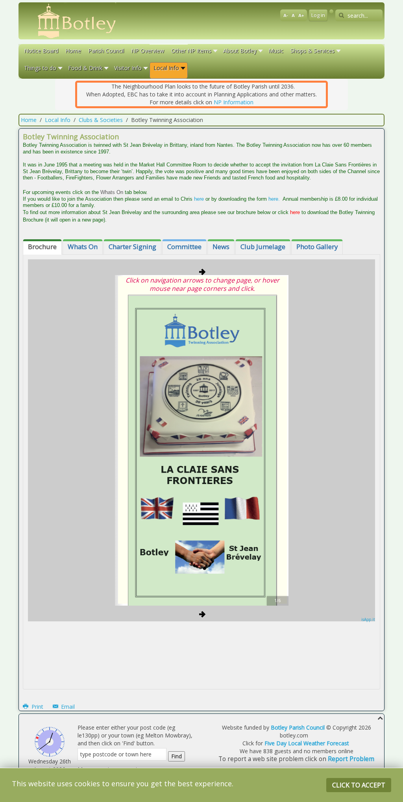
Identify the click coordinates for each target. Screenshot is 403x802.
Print (37, 706)
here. (274, 199)
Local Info (57, 120)
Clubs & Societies (101, 120)
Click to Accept (358, 785)
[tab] (42, 247)
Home (29, 120)
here (199, 199)
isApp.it (368, 619)
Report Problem (351, 759)
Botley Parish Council (298, 727)
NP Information (233, 102)
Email (67, 706)
